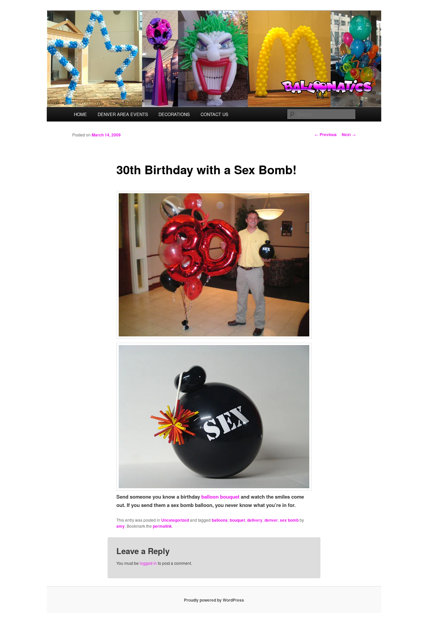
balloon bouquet (220, 496)
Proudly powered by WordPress (214, 600)
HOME (80, 114)
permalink (162, 526)
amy (120, 526)
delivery (254, 520)
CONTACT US (214, 114)
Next (349, 134)
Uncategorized (175, 520)
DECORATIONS (174, 114)
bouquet (237, 520)
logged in (148, 563)
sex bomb (289, 520)
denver (271, 520)
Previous (326, 134)
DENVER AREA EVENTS (123, 114)
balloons (220, 520)
